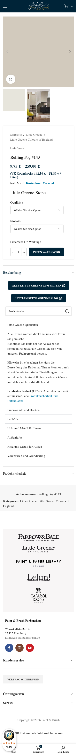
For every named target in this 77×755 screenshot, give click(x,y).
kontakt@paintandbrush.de (22, 637)
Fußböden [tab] (13, 419)
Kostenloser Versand (40, 183)
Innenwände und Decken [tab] (23, 410)
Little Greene (34, 134)
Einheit (15, 221)
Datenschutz (28, 733)
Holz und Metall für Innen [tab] (24, 428)
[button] (7, 52)
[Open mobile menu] (5, 6)
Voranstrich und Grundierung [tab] (26, 456)
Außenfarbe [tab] (15, 437)
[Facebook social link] (9, 648)
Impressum (57, 733)
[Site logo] (38, 5)
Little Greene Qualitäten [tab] (22, 325)
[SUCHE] (67, 311)
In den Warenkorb (46, 252)
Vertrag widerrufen (23, 679)
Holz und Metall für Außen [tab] (24, 446)
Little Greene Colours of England (31, 139)
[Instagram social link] (19, 648)
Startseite (16, 134)
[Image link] (38, 537)
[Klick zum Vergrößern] (10, 79)
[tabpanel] (38, 367)
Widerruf (43, 733)
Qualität (15, 202)
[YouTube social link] (30, 648)
